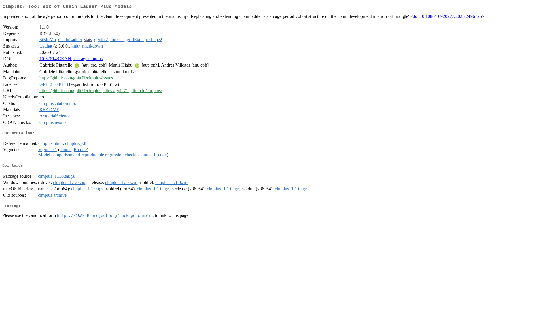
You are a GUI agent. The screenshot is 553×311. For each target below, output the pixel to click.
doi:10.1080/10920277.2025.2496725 (447, 16)
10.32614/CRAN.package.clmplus (71, 58)
